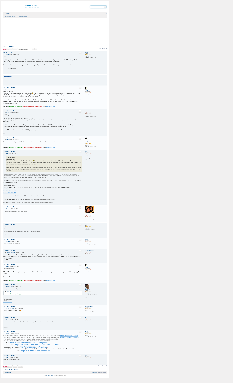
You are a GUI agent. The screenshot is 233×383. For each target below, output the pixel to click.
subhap (86, 331)
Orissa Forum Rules (50, 106)
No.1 (86, 317)
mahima (86, 239)
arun (86, 151)
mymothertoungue (89, 306)
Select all (10, 291)
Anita (86, 355)
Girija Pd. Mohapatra (89, 250)
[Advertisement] (55, 31)
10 (88, 56)
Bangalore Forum (49, 375)
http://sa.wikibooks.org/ (9, 190)
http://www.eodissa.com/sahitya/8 (33, 347)
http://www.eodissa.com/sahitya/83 (69, 335)
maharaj (86, 52)
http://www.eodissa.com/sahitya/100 (69, 337)
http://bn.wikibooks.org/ (9, 192)
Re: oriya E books (9, 87)
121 (88, 94)
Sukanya (86, 90)
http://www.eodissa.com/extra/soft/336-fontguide (27, 343)
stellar (86, 224)
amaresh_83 (87, 289)
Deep (86, 213)
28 (88, 228)
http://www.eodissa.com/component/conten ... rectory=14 (38, 345)
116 (88, 218)
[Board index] (14, 7)
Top (106, 84)
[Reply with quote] (80, 53)
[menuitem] (104, 13)
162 (88, 321)
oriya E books (8, 47)
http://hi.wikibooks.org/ (9, 189)
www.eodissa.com (7, 302)
